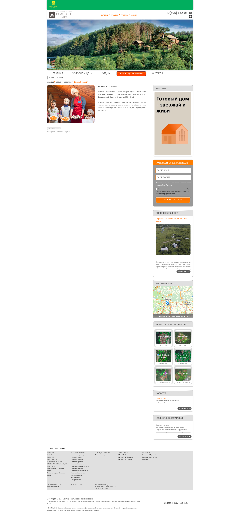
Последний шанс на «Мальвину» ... (168, 401)
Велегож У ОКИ (183, 382)
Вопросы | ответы (54, 462)
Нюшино (183, 345)
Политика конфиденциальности (165, 194)
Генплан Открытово (78, 473)
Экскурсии (123, 453)
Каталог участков (77, 459)
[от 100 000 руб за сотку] (183, 361)
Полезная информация (57, 464)
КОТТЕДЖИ (104, 15)
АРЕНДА (134, 15)
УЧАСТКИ (115, 15)
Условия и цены (82, 73)
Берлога (145, 459)
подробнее (183, 272)
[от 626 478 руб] (163, 343)
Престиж (163, 345)
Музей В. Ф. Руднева (125, 459)
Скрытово (163, 364)
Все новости (184, 408)
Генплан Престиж (77, 462)
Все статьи (184, 436)
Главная (58, 73)
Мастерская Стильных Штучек (58, 132)
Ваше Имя (163, 170)
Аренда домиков (76, 475)
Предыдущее (54, 128)
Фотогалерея (75, 477)
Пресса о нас (52, 459)
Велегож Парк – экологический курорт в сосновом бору (105, 486)
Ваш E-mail (163, 177)
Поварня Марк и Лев (149, 457)
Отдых (106, 73)
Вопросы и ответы (162, 425)
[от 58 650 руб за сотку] (163, 380)
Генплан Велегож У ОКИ (79, 471)
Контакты (157, 73)
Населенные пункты (101, 455)
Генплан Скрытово (77, 464)
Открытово (183, 364)
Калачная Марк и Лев (149, 455)
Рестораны (146, 453)
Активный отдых (54, 484)
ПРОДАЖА (124, 15)
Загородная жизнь (131, 73)
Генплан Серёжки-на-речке (80, 466)
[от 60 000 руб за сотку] (183, 343)
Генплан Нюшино (77, 468)
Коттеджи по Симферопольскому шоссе (170, 427)
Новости (50, 457)
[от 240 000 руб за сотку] (163, 361)
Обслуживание (76, 480)
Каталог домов (77, 457)
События (68, 82)
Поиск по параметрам (78, 455)
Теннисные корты (53, 486)
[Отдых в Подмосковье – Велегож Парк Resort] (63, 15)
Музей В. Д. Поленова (125, 457)
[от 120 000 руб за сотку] (183, 380)
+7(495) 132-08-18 (179, 13)
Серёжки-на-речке (164, 382)
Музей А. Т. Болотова (125, 455)
